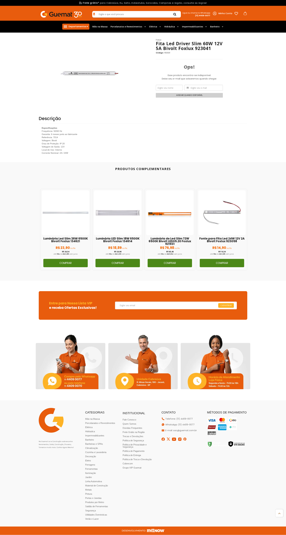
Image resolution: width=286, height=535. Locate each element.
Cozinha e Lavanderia (95, 452)
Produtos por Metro (94, 502)
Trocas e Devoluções (133, 436)
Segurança (90, 510)
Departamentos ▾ (78, 26)
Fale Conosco (129, 419)
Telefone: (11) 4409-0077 (179, 418)
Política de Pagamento (133, 451)
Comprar (65, 263)
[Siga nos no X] (168, 439)
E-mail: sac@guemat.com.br (181, 430)
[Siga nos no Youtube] (174, 439)
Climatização (91, 448)
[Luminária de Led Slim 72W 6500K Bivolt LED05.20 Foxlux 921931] (170, 229)
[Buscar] (174, 14)
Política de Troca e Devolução (137, 459)
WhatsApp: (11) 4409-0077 (180, 424)
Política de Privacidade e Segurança (135, 445)
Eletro (88, 460)
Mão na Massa (92, 419)
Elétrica (89, 427)
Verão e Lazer (92, 519)
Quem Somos (129, 424)
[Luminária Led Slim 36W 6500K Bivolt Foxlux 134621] (65, 229)
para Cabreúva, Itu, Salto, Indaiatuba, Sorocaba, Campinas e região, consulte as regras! (145, 2)
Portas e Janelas (93, 498)
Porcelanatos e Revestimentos (100, 423)
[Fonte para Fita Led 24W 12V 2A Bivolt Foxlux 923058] (222, 229)
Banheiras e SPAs (94, 444)
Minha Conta (225, 13)
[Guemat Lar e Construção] (61, 13)
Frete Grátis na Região (134, 432)
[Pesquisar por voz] (94, 14)
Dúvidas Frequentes (132, 428)
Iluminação (90, 473)
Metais (88, 489)
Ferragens (90, 464)
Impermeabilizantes (94, 435)
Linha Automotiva (93, 481)
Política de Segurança (133, 440)
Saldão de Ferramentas (96, 506)
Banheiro (89, 439)
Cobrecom (128, 463)
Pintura (88, 494)
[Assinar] (226, 305)
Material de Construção (96, 485)
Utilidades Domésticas (96, 514)
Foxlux (158, 40)
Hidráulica (90, 431)
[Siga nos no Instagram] (180, 439)
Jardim (88, 477)
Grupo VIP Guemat (132, 467)
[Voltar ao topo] (279, 513)
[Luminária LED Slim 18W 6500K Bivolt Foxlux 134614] (118, 229)
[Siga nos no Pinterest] (184, 439)
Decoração (90, 456)
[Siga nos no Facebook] (163, 439)
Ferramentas (91, 469)
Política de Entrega (132, 455)
